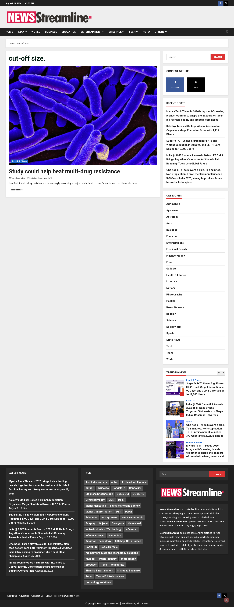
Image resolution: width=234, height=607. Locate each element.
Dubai (128, 511)
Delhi (121, 499)
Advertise (24, 595)
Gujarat (103, 523)
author (90, 488)
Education (69, 31)
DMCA (49, 595)
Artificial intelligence (134, 482)
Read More (18, 190)
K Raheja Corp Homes (128, 541)
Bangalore (119, 488)
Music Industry (108, 558)
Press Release (175, 307)
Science (171, 320)
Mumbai (90, 558)
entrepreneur (109, 517)
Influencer (131, 529)
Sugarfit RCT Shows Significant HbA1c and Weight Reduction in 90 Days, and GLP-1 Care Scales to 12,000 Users (193, 144)
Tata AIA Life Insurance (110, 576)
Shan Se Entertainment (99, 570)
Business (51, 31)
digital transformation (99, 511)
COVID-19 (138, 493)
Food (169, 262)
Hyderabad (134, 523)
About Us (12, 595)
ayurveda (103, 488)
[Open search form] (227, 32)
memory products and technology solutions (112, 552)
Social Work (173, 326)
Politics (170, 300)
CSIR (111, 499)
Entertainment (91, 31)
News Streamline (18, 178)
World (35, 31)
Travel (170, 352)
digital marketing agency (125, 505)
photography (128, 558)
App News (172, 210)
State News (173, 339)
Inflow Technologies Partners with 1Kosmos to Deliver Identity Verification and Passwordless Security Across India (37, 566)
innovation (114, 535)
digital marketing (96, 505)
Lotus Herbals (109, 547)
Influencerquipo (95, 535)
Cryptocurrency (95, 499)
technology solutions (98, 582)
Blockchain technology (99, 493)
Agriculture (173, 203)
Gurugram (118, 523)
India (21, 31)
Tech (132, 31)
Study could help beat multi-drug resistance (64, 171)
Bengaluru (135, 488)
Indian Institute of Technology (103, 529)
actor (114, 482)
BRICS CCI (123, 493)
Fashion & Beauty (176, 249)
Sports (170, 333)
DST (118, 511)
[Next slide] (223, 373)
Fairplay (90, 523)
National (171, 288)
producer (91, 564)
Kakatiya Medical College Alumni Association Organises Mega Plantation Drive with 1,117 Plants (193, 130)
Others (159, 31)
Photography (174, 294)
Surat (89, 576)
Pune (104, 564)
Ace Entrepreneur (96, 482)
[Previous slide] (219, 373)
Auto (146, 31)
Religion (171, 313)
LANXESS (91, 547)
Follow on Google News (67, 595)
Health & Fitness (19, 161)
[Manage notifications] (226, 600)
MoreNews (127, 603)
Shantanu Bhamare (128, 570)
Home (9, 31)
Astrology (172, 216)
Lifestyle (115, 31)
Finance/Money (175, 255)
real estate (117, 564)
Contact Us (37, 595)
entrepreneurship (132, 517)
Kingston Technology (98, 541)
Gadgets (171, 268)
